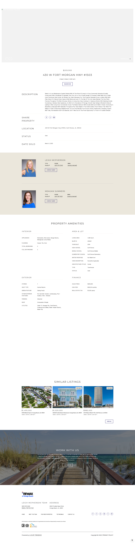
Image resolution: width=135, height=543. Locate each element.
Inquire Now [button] (67, 84)
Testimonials (60, 514)
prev (6, 58)
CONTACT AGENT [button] (51, 170)
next (10, 58)
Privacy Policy (108, 535)
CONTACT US (71, 514)
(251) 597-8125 (59, 196)
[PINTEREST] (111, 513)
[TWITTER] (108, 513)
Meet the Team (33, 514)
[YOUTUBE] (104, 513)
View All (109, 421)
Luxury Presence (35, 535)
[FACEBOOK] (92, 513)
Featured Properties (46, 514)
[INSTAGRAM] (96, 513)
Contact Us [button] (67, 465)
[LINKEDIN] (100, 513)
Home (23, 514)
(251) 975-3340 (59, 165)
